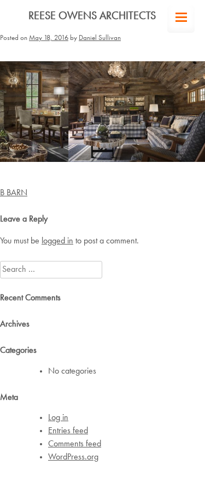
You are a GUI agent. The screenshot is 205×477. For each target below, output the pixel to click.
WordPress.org (73, 457)
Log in (58, 418)
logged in (57, 241)
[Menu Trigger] (181, 19)
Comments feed (74, 444)
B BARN (13, 193)
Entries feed (68, 431)
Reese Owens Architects (92, 16)
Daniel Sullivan (100, 38)
